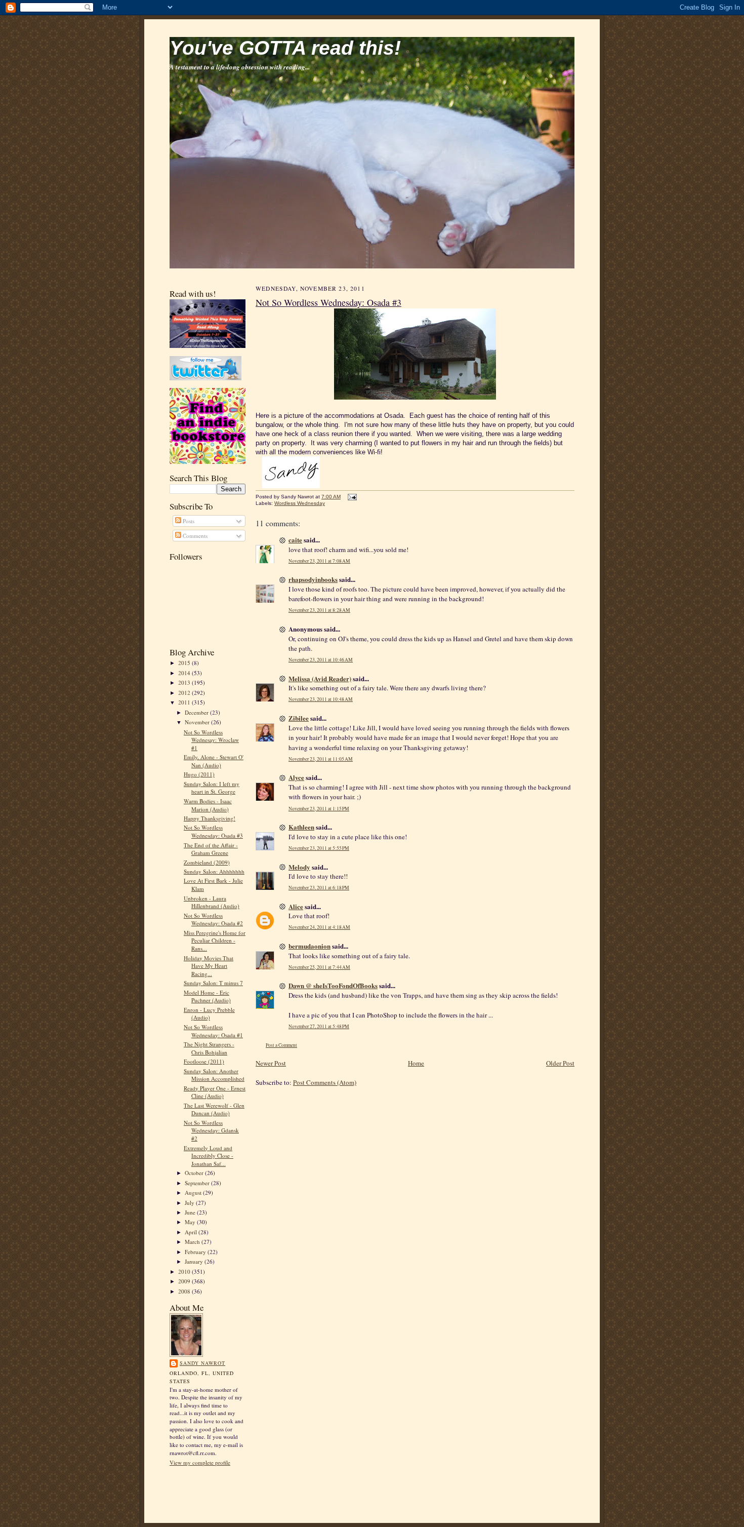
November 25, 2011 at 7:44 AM (319, 967)
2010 (185, 1271)
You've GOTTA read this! (285, 48)
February (196, 1252)
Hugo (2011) (199, 774)
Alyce (296, 777)
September (198, 1183)
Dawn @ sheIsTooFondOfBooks (333, 985)
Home (416, 1063)
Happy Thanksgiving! (209, 818)
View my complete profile (200, 1462)
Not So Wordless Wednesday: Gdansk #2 (211, 1130)
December (197, 712)
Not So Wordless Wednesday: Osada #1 (213, 1031)
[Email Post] (351, 496)
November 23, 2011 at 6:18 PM (318, 887)
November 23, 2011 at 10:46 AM (320, 659)
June (191, 1212)
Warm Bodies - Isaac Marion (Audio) (208, 805)
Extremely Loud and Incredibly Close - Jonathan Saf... (208, 1155)
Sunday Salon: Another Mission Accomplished (214, 1075)
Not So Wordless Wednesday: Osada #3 (213, 831)
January (194, 1261)
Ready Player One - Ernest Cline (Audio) (214, 1092)
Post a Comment (281, 1045)
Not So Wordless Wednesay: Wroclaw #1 (211, 740)
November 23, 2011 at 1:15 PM (318, 808)
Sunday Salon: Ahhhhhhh (214, 871)
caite (295, 539)
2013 (185, 682)
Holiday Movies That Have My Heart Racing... (208, 965)
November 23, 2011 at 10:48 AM (320, 699)
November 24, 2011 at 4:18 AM (319, 927)
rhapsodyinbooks (313, 579)
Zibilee (298, 718)
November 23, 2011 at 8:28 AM (319, 610)
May (191, 1222)
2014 (185, 673)
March (193, 1241)
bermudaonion (309, 946)
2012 (185, 692)
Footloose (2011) (204, 1061)
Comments (194, 535)
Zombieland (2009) (207, 862)
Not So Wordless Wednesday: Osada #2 (213, 919)
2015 (185, 663)
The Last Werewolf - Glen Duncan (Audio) (214, 1109)
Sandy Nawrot (202, 1362)
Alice (295, 906)
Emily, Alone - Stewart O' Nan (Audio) (213, 761)
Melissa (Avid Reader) (319, 678)
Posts (187, 521)
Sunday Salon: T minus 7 (213, 983)
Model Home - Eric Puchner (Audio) (207, 996)
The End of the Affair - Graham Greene (211, 849)
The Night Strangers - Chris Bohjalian (209, 1048)
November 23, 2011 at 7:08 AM (319, 561)
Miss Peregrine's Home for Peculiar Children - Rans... (214, 940)
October (195, 1173)
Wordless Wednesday (299, 503)
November (198, 722)
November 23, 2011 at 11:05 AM (320, 759)
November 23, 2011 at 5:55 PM (318, 848)
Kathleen (301, 827)
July (190, 1202)
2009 (185, 1281)
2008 (185, 1291)
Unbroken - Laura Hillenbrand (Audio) (211, 902)
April (191, 1232)
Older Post (560, 1063)
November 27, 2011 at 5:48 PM (318, 1026)
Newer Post (271, 1063)
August (194, 1192)
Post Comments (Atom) (324, 1082)
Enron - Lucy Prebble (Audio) (209, 1014)
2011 (185, 702)
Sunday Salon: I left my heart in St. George (211, 788)
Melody (299, 867)
